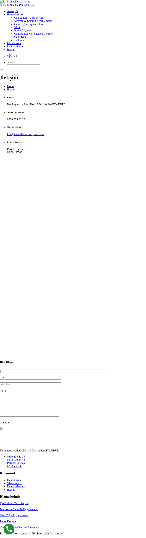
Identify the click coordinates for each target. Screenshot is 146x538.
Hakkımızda (14, 479)
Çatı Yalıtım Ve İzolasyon (14, 503)
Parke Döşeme (8, 521)
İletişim (11, 489)
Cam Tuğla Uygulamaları (14, 515)
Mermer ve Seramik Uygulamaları (19, 509)
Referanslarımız (16, 486)
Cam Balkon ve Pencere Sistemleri (19, 527)
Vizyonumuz (14, 483)
